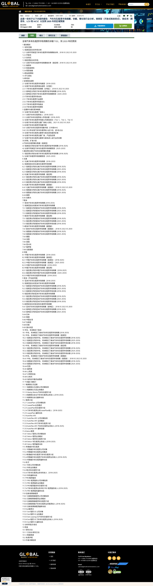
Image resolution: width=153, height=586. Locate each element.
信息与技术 (28, 11)
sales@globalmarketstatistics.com (39, 6)
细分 (41, 35)
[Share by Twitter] (128, 16)
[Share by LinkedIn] (131, 16)
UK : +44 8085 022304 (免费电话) (59, 3)
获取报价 (64, 35)
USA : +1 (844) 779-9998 (36, 3)
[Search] (146, 4)
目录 (32, 35)
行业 (98, 4)
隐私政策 (53, 568)
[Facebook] (114, 558)
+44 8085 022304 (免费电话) (88, 560)
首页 (89, 4)
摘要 (23, 35)
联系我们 (123, 4)
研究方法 (52, 35)
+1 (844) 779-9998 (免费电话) (88, 558)
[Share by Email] (124, 16)
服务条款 (53, 564)
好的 (5, 583)
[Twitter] (109, 558)
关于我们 (111, 4)
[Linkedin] (118, 558)
